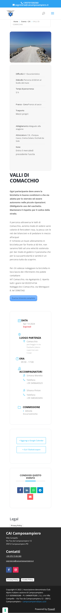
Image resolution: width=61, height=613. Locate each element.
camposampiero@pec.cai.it (34, 601)
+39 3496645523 (35, 383)
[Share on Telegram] (40, 490)
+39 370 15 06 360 (13, 556)
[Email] (30, 497)
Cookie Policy (27, 580)
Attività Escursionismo (30, 412)
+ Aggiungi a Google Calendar (31, 440)
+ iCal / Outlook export (31, 449)
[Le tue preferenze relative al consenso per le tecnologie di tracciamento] (5, 610)
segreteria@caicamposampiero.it (20, 561)
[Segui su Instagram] (16, 570)
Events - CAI (25, 21)
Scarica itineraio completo (23, 298)
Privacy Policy (16, 526)
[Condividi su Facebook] (20, 490)
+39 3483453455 (35, 398)
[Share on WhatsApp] (33, 490)
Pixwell (51, 609)
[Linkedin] (27, 490)
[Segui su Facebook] (9, 570)
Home (15, 21)
